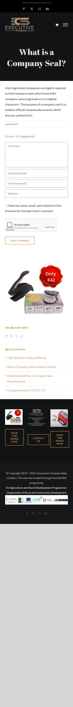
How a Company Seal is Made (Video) (31, 367)
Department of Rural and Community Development (37, 492)
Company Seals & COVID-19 (26, 390)
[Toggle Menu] (65, 24)
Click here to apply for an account (36, 2)
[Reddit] (21, 336)
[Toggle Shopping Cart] (57, 25)
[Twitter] (11, 336)
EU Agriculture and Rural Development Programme (36, 487)
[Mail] (16, 336)
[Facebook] (6, 336)
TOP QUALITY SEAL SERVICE (27, 358)
